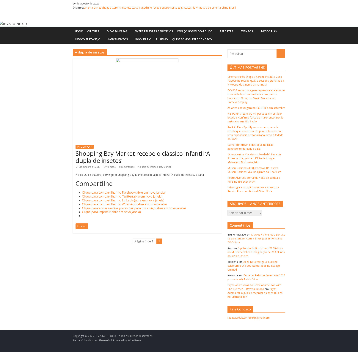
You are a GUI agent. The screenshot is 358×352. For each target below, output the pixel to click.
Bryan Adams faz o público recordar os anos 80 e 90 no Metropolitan (255, 293)
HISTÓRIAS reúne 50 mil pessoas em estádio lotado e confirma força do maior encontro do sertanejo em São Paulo (255, 117)
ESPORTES (226, 31)
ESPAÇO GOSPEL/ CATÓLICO (194, 31)
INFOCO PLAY (268, 31)
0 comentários (126, 166)
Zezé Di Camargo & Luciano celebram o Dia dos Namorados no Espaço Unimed (253, 265)
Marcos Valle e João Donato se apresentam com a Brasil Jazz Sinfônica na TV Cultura (256, 238)
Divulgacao (110, 166)
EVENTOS (247, 31)
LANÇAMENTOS (118, 39)
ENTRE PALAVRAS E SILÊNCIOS (154, 31)
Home (79, 31)
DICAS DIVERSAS (117, 31)
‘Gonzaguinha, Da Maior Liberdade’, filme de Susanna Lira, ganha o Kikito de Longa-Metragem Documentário (254, 158)
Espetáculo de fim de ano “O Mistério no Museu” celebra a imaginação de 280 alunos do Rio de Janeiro (256, 252)
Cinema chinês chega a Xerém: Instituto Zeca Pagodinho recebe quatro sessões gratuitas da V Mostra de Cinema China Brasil (160, 7)
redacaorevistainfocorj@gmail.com (248, 317)
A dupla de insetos (148, 166)
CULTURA (93, 31)
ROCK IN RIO (143, 39)
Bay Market (165, 166)
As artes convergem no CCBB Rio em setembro (256, 108)
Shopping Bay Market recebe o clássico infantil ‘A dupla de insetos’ (143, 157)
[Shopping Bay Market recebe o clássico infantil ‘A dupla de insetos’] (147, 61)
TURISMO (162, 39)
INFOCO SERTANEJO (87, 39)
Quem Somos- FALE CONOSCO (192, 39)
